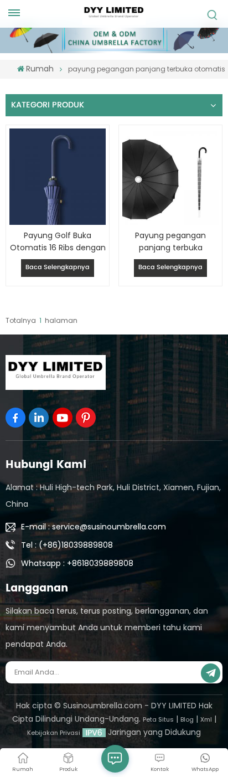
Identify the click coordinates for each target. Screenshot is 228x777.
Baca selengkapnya (57, 267)
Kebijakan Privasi (53, 732)
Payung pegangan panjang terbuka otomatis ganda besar (170, 242)
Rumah (40, 68)
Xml (206, 719)
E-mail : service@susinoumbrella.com (93, 526)
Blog (187, 719)
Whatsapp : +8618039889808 (77, 563)
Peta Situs (158, 719)
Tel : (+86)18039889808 (67, 544)
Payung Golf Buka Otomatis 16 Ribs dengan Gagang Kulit (57, 242)
